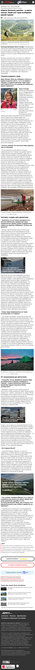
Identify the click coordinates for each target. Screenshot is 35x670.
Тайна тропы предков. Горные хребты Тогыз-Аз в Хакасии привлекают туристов (15, 485)
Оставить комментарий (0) (17, 565)
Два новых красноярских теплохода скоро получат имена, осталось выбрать (18, 603)
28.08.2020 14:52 (5, 6)
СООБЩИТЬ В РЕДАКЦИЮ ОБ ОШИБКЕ (13, 618)
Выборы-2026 (21, 616)
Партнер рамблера (15, 662)
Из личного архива (23, 44)
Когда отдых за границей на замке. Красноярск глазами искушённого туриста (20, 598)
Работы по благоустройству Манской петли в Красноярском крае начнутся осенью (19, 593)
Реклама (13, 616)
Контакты (4, 616)
